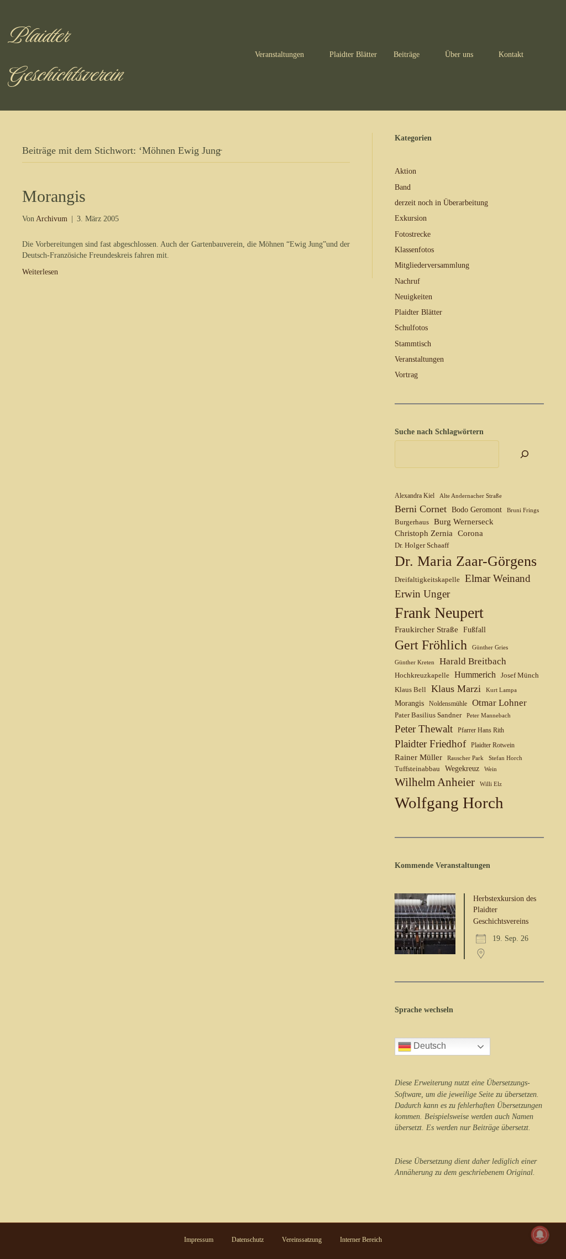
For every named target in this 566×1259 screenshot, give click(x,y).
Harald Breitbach (472, 661)
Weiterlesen (40, 272)
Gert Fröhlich (431, 645)
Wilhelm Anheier (435, 782)
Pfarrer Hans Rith (481, 730)
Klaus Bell (410, 689)
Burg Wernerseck (464, 521)
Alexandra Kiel (414, 496)
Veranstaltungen (279, 54)
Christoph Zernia (424, 533)
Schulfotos (411, 328)
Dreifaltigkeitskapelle (427, 579)
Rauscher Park (465, 758)
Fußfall (474, 630)
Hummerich (475, 674)
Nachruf (407, 281)
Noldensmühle (448, 703)
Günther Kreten (414, 662)
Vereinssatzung (302, 1240)
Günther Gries (490, 647)
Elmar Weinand (498, 578)
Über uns (459, 54)
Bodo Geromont (477, 510)
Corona (470, 533)
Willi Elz (491, 784)
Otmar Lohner (499, 702)
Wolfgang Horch (449, 802)
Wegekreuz (462, 768)
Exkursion (411, 218)
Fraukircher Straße (426, 629)
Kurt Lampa (501, 690)
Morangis (54, 196)
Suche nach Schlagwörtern (439, 432)
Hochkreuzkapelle (422, 675)
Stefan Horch (505, 758)
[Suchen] (549, 55)
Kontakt (511, 54)
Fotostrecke (413, 234)
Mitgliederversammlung (432, 265)
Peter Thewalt (424, 729)
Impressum (198, 1240)
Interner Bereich (361, 1240)
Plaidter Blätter (353, 54)
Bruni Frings (523, 510)
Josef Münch (520, 675)
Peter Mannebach (489, 715)
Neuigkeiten (413, 297)
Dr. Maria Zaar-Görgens (466, 561)
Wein (490, 769)
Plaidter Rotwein (493, 745)
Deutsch (428, 1045)
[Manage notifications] (540, 1235)
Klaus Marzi (456, 688)
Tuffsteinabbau (417, 768)
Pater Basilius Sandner (428, 715)
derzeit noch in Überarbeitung (441, 203)
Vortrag (406, 375)
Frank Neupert (439, 612)
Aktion (405, 171)
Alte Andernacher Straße (470, 496)
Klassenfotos (414, 250)
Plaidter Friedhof (430, 744)
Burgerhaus (412, 522)
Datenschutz (248, 1240)
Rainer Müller (418, 757)
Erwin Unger (422, 594)
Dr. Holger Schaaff (422, 545)
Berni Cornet (421, 508)
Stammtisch (413, 344)
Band (403, 187)
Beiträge (407, 54)
